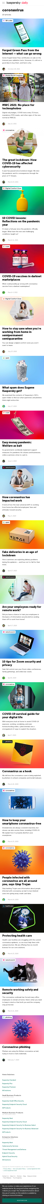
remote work (10, 467)
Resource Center (31, 1176)
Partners (19, 1176)
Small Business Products (11, 1095)
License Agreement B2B (10, 1170)
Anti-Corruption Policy (19, 1169)
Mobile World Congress (14, 75)
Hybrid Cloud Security (9, 1156)
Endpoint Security (8, 1153)
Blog (24, 1176)
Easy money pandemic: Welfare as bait (17, 444)
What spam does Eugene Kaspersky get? (18, 389)
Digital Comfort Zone (13, 188)
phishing (8, 741)
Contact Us (5, 1176)
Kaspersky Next (7, 1118)
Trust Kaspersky (17, 1178)
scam (7, 246)
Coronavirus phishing (16, 1047)
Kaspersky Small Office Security (13, 1101)
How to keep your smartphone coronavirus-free (21, 822)
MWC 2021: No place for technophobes (18, 106)
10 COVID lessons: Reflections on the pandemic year (21, 221)
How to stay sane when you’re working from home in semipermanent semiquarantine (21, 333)
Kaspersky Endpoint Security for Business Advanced (20, 1128)
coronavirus (9, 130)
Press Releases (7, 1178)
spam (7, 358)
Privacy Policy (7, 1169)
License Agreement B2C (33, 1169)
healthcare (9, 906)
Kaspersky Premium (9, 1087)
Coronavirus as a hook (17, 771)
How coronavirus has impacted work (16, 499)
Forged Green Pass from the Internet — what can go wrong (21, 52)
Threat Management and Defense (14, 1149)
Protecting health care (17, 935)
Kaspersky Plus (7, 1083)
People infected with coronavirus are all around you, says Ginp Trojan (19, 881)
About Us (12, 1176)
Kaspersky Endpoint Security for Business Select (19, 1125)
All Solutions (6, 1090)
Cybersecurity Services (10, 1146)
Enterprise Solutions (10, 1137)
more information (16, 1195)
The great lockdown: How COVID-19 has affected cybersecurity (19, 163)
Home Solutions (8, 1075)
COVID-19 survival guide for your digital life (20, 715)
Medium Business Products (12, 1113)
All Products (6, 1108)
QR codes (8, 20)
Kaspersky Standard (9, 1080)
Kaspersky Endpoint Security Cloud (14, 1104)
